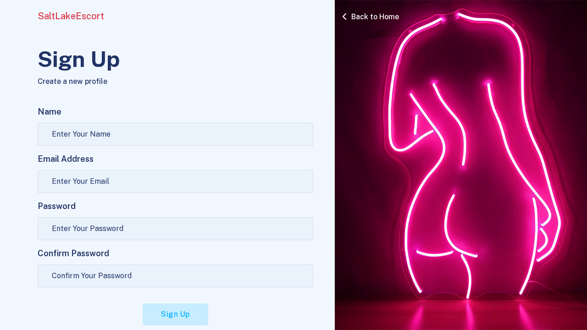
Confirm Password (73, 253)
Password (57, 206)
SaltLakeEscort (71, 16)
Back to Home (374, 16)
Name (49, 111)
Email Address (66, 159)
